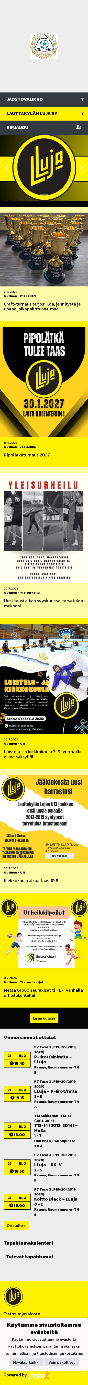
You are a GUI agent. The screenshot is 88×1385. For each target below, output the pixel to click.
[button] (6, 168)
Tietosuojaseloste (22, 1313)
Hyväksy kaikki (26, 1362)
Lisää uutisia (44, 1018)
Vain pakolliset (61, 1362)
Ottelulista (16, 1225)
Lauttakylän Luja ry (45, 113)
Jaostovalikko (45, 99)
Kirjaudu (17, 127)
